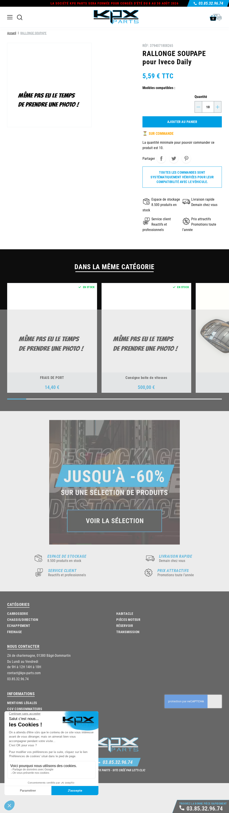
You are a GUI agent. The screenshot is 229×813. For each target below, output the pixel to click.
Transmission (128, 632)
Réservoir (124, 625)
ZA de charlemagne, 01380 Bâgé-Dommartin (39, 655)
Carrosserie (17, 613)
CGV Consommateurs (24, 709)
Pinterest (186, 158)
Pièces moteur (128, 619)
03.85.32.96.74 (118, 762)
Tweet (173, 158)
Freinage (14, 632)
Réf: (145, 45)
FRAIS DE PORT (52, 377)
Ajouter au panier (182, 121)
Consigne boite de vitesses (146, 377)
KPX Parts (103, 770)
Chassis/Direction (22, 619)
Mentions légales (22, 703)
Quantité (201, 96)
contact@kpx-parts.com (24, 672)
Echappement (18, 625)
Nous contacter (23, 646)
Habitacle (124, 613)
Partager (161, 158)
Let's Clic (138, 770)
